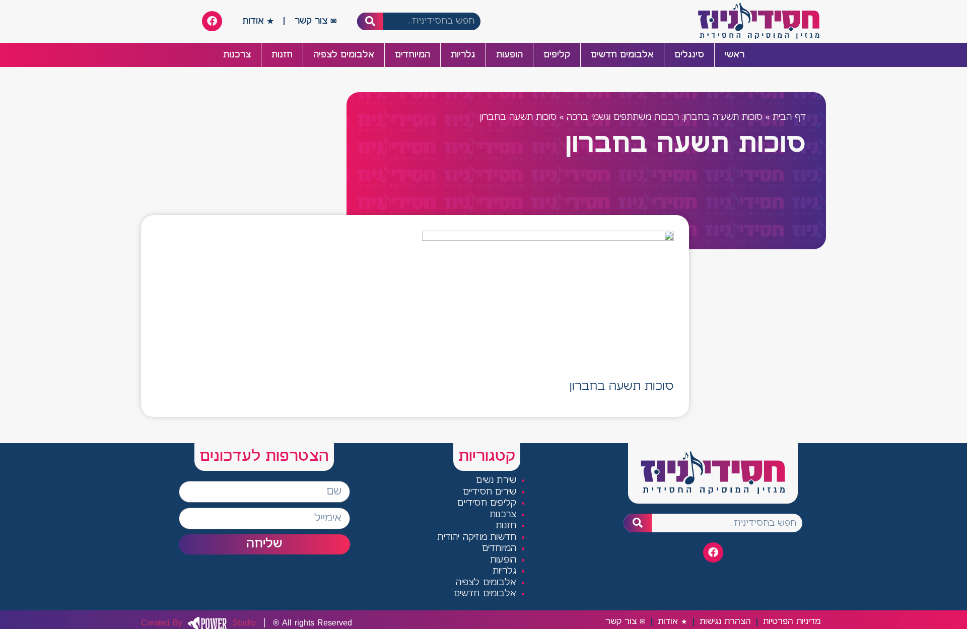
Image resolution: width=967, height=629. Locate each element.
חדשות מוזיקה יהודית (476, 537)
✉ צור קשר (316, 21)
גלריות (463, 54)
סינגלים (689, 54)
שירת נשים (496, 480)
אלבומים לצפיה (343, 54)
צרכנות (237, 54)
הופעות (509, 54)
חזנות (282, 54)
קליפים (556, 54)
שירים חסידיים (490, 492)
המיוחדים (412, 54)
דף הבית (789, 117)
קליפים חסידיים (486, 503)
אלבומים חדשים (622, 54)
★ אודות (257, 21)
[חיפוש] (370, 21)
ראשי (734, 54)
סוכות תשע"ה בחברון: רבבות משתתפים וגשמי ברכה (665, 117)
